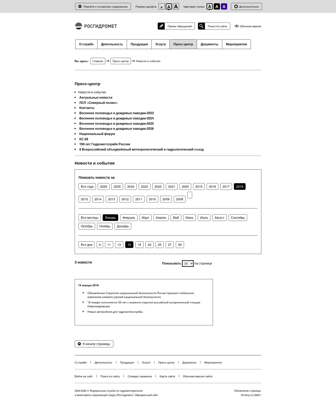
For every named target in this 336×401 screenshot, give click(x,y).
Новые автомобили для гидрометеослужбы (115, 311)
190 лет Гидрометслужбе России (104, 144)
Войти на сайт (84, 376)
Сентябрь (238, 217)
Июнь (189, 217)
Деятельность (112, 44)
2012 (125, 199)
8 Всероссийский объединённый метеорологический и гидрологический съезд (141, 149)
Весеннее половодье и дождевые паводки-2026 (116, 128)
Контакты (86, 108)
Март (145, 217)
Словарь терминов (140, 376)
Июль (204, 217)
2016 (239, 186)
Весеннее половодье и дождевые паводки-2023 (116, 113)
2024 (130, 186)
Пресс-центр (183, 44)
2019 (198, 186)
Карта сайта (167, 376)
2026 (103, 186)
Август (219, 217)
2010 (152, 199)
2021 (171, 186)
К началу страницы (96, 343)
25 (159, 244)
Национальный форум (97, 134)
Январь (110, 217)
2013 (111, 199)
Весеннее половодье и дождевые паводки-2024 (116, 118)
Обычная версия (250, 26)
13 (119, 244)
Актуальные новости (95, 97)
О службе (86, 44)
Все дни (86, 244)
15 (129, 244)
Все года (87, 186)
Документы (209, 44)
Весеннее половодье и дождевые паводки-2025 (116, 123)
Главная (98, 61)
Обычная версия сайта (197, 376)
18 (139, 244)
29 (180, 244)
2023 (144, 186)
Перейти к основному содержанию (105, 6)
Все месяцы (89, 217)
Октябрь (87, 226)
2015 (84, 199)
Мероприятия (236, 44)
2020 (185, 186)
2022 (158, 186)
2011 (138, 199)
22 (149, 244)
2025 (117, 186)
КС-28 (83, 139)
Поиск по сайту (217, 26)
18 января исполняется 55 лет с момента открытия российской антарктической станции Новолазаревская (144, 304)
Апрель (161, 217)
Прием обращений (180, 26)
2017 (226, 186)
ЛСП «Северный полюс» (98, 103)
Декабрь (123, 226)
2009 (166, 199)
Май (176, 217)
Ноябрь (104, 226)
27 (170, 244)
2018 (212, 186)
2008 (179, 199)
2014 (98, 199)
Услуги (160, 44)
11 (109, 244)
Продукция (139, 44)
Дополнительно (249, 6)
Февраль (128, 217)
